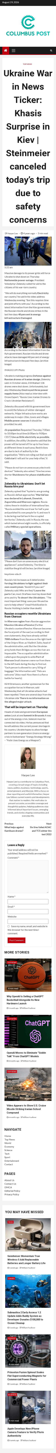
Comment (13, 857)
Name (11, 896)
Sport (7, 1157)
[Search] (51, 50)
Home (7, 1135)
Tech (6, 1153)
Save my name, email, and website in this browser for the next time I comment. (27, 930)
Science (8, 1150)
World (7, 1143)
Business (12, 1395)
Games (11, 1278)
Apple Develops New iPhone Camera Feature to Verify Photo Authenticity (25, 1432)
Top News (27, 64)
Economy (9, 1146)
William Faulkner (29, 1008)
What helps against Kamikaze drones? (14, 827)
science (11, 1338)
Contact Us (10, 1183)
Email (11, 906)
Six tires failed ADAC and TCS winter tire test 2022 (41, 829)
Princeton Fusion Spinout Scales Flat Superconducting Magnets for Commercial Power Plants (26, 1376)
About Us (9, 1180)
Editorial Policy (12, 1190)
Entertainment (11, 1160)
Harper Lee (12, 233)
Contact (8, 1164)
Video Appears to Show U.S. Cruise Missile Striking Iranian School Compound (26, 1109)
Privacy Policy (11, 1194)
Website (12, 916)
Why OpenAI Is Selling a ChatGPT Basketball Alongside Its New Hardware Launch (25, 1000)
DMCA (8, 1187)
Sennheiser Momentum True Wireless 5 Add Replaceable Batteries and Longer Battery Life (26, 1260)
